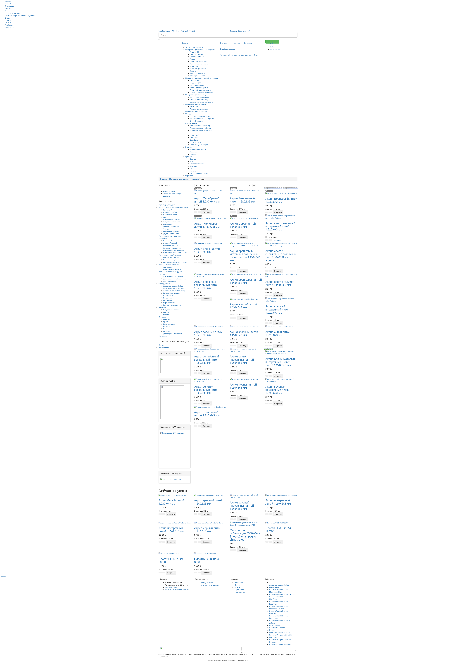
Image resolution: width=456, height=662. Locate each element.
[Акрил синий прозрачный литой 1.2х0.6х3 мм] (246, 350)
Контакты (8, 8)
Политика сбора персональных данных (20, 15)
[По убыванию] (210, 185)
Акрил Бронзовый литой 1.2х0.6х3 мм (281, 200)
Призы (192, 168)
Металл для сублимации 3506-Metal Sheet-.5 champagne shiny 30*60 (245, 534)
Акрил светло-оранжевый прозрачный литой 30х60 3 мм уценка (281, 255)
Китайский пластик (197, 85)
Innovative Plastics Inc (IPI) (279, 632)
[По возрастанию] (208, 185)
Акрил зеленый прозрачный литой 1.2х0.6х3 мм (277, 389)
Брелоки (193, 159)
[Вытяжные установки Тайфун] (172, 402)
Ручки (192, 161)
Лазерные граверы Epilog (200, 125)
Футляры (193, 166)
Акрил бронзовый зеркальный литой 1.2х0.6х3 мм (206, 284)
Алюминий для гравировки (200, 90)
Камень (193, 154)
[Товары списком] (250, 185)
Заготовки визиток (197, 163)
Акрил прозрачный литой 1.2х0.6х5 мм (171, 529)
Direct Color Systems (277, 627)
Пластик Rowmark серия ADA (280, 620)
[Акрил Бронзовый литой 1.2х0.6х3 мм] (281, 193)
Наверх (3, 576)
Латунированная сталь (199, 64)
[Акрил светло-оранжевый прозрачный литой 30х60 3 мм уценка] (281, 244)
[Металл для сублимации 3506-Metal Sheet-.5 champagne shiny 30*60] (246, 523)
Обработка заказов (12, 13)
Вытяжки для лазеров (198, 133)
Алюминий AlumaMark (198, 61)
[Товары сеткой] (254, 185)
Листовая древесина (198, 68)
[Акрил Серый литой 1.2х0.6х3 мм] (244, 218)
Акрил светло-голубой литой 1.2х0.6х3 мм (279, 283)
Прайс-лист (9, 25)
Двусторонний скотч (197, 75)
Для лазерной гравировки (200, 116)
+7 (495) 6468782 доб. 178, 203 (183, 31)
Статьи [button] (7, 18)
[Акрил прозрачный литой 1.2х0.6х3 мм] (210, 407)
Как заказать (9, 11)
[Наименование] (200, 185)
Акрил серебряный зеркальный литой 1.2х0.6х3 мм (206, 359)
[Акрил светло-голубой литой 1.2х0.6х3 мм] (281, 275)
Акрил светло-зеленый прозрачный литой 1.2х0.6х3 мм (280, 226)
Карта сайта (9, 27)
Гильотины (194, 137)
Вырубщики (194, 140)
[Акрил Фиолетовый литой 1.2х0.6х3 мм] (246, 191)
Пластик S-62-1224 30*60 (171, 560)
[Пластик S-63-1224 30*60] (205, 553)
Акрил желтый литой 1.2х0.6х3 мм (243, 305)
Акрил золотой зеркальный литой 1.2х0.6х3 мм (206, 389)
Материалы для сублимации (196, 94)
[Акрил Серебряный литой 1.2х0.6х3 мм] (210, 191)
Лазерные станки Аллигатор (201, 130)
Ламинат (193, 152)
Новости (8, 20)
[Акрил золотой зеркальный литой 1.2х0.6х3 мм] (210, 380)
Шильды (188, 113)
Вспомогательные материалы (201, 92)
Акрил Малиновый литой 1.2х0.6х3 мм (207, 225)
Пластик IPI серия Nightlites (280, 644)
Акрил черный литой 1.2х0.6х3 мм (243, 385)
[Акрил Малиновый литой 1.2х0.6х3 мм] (210, 218)
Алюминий (194, 66)
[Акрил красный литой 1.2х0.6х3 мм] (244, 326)
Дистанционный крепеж (199, 173)
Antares (272, 623)
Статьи (161, 345)
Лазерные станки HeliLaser (200, 128)
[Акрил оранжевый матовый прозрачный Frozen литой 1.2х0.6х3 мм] (246, 244)
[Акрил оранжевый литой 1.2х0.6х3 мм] (245, 274)
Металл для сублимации (199, 97)
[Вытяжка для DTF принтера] (174, 448)
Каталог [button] (8, 1)
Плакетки (188, 147)
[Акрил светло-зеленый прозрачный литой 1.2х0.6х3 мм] (281, 216)
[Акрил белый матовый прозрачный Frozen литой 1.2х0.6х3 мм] (281, 352)
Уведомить (278, 240)
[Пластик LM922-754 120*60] (277, 522)
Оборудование (191, 123)
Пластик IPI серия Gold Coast (280, 635)
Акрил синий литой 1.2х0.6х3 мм (277, 333)
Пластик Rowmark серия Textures (282, 594)
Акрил (192, 59)
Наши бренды (164, 347)
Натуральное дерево (198, 149)
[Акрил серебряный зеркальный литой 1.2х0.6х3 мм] (210, 350)
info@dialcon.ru (164, 31)
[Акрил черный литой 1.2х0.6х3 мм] (244, 379)
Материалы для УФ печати (195, 104)
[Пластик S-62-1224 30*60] (169, 553)
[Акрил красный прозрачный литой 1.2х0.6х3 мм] (281, 299)
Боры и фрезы (195, 142)
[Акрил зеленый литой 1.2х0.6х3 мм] (208, 326)
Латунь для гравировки (199, 87)
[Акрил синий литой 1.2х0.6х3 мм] (279, 326)
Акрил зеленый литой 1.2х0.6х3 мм (208, 333)
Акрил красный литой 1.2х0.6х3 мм (244, 333)
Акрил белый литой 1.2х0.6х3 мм (207, 250)
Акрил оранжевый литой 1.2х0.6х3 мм (246, 281)
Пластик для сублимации (199, 99)
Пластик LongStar (197, 54)
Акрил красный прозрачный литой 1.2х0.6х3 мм (277, 309)
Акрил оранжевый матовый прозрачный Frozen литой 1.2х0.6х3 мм (245, 255)
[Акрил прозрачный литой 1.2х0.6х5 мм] (175, 522)
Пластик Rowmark (197, 56)
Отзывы (8, 22)
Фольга (193, 71)
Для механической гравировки (202, 118)
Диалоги (166, 196)
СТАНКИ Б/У (195, 135)
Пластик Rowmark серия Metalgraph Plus (278, 590)
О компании (9, 6)
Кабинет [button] (8, 3)
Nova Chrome (274, 625)
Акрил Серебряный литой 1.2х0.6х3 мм (207, 199)
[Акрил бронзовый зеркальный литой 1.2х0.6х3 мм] (210, 275)
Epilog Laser (274, 637)
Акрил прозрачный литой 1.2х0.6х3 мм (207, 413)
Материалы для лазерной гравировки (200, 49)
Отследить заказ (169, 191)
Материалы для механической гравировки (201, 78)
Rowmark (272, 630)
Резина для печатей (198, 73)
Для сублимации (196, 121)
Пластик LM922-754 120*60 (278, 529)
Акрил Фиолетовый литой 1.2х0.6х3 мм (242, 199)
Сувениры (189, 156)
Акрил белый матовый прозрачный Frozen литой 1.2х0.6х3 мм (280, 362)
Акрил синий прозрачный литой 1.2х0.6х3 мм (242, 359)
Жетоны (193, 171)
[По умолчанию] (196, 185)
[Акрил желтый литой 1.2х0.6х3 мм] (244, 298)
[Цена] (204, 185)
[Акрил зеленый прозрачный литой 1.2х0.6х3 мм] (281, 380)
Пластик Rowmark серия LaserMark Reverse (278, 607)
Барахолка (189, 175)
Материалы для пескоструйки (196, 111)
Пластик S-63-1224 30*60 (206, 560)
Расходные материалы (199, 109)
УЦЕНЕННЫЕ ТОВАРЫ (194, 47)
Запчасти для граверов (199, 144)
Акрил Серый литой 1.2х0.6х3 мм (243, 225)
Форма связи (240, 592)
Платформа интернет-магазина (217, 660)
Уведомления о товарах (172, 193)
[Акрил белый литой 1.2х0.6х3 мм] (208, 243)
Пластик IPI (194, 52)
